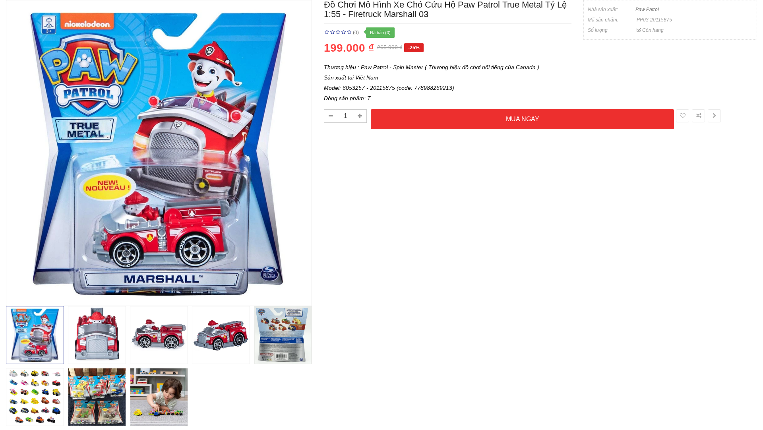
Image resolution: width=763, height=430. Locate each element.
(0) (356, 32)
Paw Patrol (647, 9)
